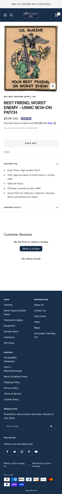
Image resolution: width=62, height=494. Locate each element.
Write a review (31, 248)
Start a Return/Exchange (13, 369)
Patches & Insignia (13, 320)
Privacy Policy (11, 388)
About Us (39, 304)
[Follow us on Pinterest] (28, 451)
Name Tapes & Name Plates (15, 312)
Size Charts (40, 316)
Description (10, 164)
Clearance (9, 337)
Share (7, 151)
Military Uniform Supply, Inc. (20, 97)
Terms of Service (12, 393)
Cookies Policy (11, 399)
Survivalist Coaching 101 (44, 335)
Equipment (9, 325)
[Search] (11, 15)
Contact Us (40, 310)
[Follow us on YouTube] (36, 451)
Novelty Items (11, 331)
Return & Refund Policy (16, 376)
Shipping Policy (12, 207)
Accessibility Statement (10, 359)
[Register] (51, 426)
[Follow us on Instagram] (21, 451)
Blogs (37, 327)
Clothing (8, 304)
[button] (31, 490)
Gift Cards (9, 342)
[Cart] (56, 15)
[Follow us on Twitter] (14, 451)
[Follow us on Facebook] (7, 451)
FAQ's (37, 322)
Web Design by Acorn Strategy (41, 464)
